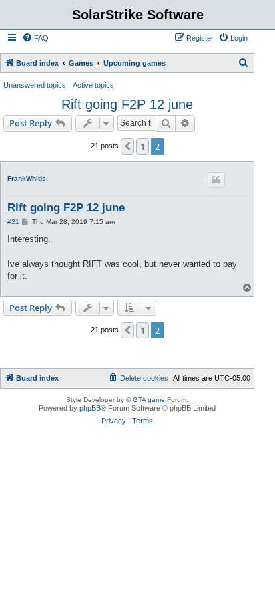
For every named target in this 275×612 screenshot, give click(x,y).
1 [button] (142, 146)
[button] (127, 146)
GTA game (149, 399)
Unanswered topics (34, 85)
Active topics (93, 85)
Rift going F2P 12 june (127, 104)
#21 (13, 221)
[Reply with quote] (216, 180)
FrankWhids (26, 178)
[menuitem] (35, 38)
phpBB (90, 408)
